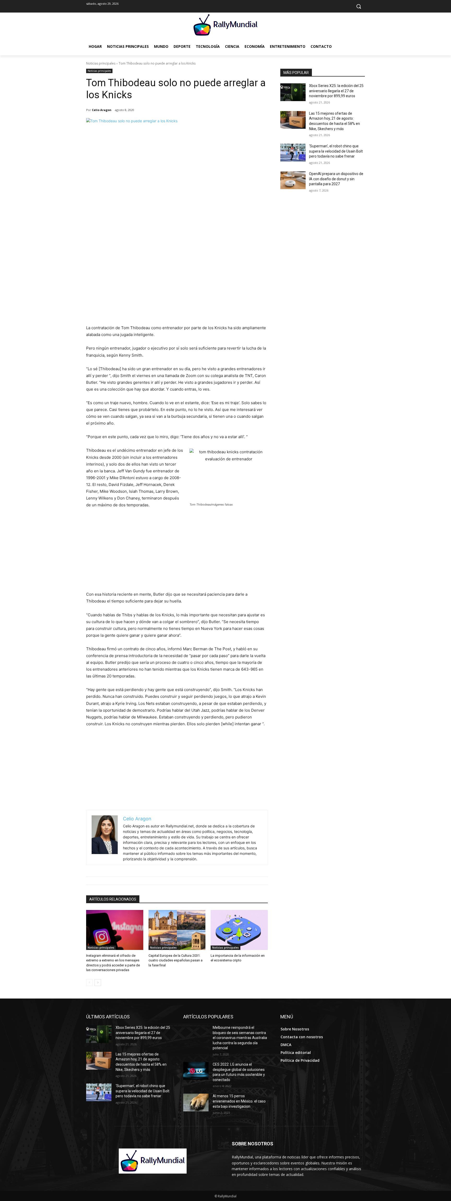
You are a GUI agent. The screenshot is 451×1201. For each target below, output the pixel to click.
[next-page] (97, 982)
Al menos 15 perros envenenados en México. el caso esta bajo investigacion (239, 1101)
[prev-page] (89, 982)
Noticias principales (100, 63)
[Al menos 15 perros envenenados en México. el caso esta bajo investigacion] (196, 1102)
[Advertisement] (177, 285)
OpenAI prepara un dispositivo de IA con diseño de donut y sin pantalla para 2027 (336, 179)
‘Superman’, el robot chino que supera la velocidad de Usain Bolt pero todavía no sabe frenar (336, 151)
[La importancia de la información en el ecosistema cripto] (239, 930)
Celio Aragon (101, 110)
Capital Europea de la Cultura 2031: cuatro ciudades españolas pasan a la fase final (176, 960)
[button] (358, 6)
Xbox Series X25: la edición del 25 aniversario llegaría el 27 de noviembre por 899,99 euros (336, 91)
